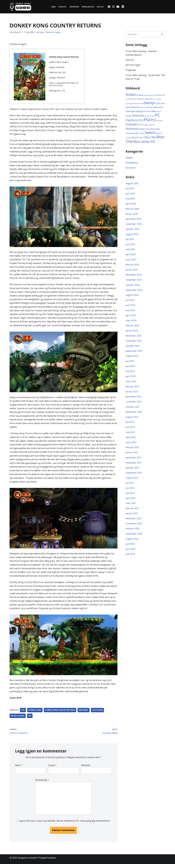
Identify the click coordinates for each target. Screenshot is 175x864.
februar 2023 (132, 386)
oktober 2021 (132, 467)
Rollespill (131, 124)
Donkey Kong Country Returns (60, 710)
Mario (159, 111)
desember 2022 (133, 396)
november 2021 (134, 462)
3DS (22, 710)
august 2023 (132, 355)
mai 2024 (130, 310)
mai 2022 (130, 432)
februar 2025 (132, 264)
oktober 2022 (132, 406)
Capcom (148, 99)
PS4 (147, 119)
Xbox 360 (150, 137)
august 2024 (132, 295)
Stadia (141, 133)
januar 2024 (132, 330)
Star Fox (130, 59)
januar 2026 (132, 213)
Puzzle (159, 120)
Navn (18, 765)
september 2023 (134, 350)
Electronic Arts (137, 103)
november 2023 (134, 340)
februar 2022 (132, 447)
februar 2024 (132, 325)
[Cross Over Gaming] (20, 6)
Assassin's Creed (151, 95)
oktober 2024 (132, 284)
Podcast (62, 6)
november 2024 (134, 279)
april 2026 (131, 203)
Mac (153, 111)
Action (131, 94)
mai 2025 (130, 249)
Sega (145, 125)
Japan (155, 107)
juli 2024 (130, 300)
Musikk (129, 116)
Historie (135, 107)
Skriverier (74, 6)
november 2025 (134, 223)
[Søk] (162, 34)
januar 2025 (132, 269)
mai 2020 (130, 553)
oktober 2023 (132, 345)
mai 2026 (130, 198)
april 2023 (131, 376)
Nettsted (85, 765)
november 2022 (134, 401)
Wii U (141, 137)
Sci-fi (139, 124)
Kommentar (42, 779)
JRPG (161, 107)
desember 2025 (133, 218)
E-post (52, 765)
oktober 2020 (132, 528)
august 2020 (132, 538)
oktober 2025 (132, 229)
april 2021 (131, 498)
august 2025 (132, 234)
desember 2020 (133, 518)
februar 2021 (132, 508)
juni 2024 (130, 305)
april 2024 (131, 315)
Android (139, 95)
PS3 (140, 120)
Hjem (53, 6)
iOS (151, 107)
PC (157, 115)
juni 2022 (130, 427)
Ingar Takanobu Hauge (50, 32)
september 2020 (134, 533)
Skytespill (132, 128)
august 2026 (132, 183)
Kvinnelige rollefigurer (135, 111)
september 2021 (134, 472)
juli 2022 (130, 421)
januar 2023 (132, 391)
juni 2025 (130, 244)
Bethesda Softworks (136, 99)
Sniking (141, 128)
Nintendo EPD (149, 116)
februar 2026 (132, 208)
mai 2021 (130, 493)
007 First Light (133, 64)
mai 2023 (130, 371)
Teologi (128, 138)
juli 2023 (130, 361)
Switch (150, 132)
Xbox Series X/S (144, 141)
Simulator (151, 125)
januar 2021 (132, 513)
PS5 (153, 120)
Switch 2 (159, 133)
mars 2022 (131, 442)
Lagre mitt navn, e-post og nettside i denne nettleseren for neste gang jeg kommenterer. (64, 820)
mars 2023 (131, 381)
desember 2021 (133, 457)
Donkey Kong (35, 710)
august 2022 (132, 416)
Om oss (100, 6)
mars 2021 (131, 503)
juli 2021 (130, 482)
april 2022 (131, 437)
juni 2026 (130, 193)
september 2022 (134, 411)
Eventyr (149, 103)
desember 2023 (133, 335)
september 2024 (134, 290)
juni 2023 (130, 366)
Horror (142, 107)
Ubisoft (135, 137)
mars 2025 (131, 259)
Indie (147, 107)
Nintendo (83, 710)
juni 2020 (130, 548)
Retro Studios (17, 716)
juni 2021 (130, 488)
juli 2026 (130, 188)
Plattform (97, 710)
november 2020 (134, 523)
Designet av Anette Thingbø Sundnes (37, 857)
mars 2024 (131, 320)
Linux (148, 111)
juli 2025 (130, 239)
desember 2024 (133, 274)
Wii (29, 716)
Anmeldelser (88, 6)
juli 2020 (130, 543)
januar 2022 (132, 452)
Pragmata (131, 70)
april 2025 (131, 254)
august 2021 (132, 477)
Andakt (129, 157)
